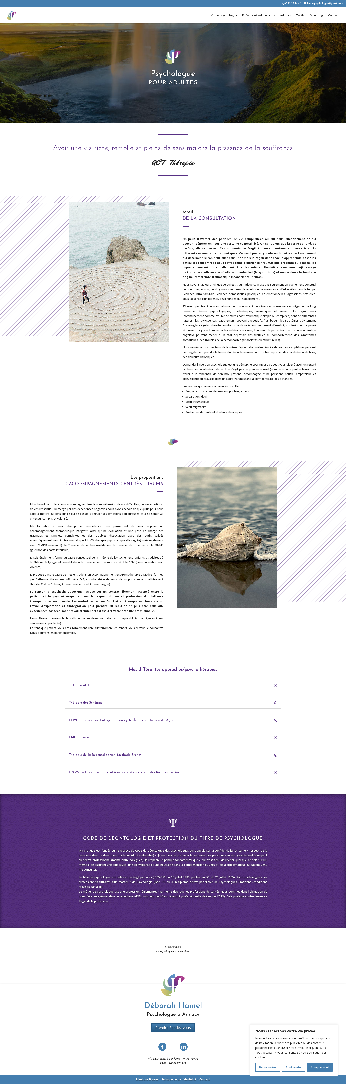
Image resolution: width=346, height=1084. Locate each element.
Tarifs (300, 15)
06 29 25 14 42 (292, 3)
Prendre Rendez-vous (173, 1027)
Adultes (285, 15)
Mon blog (316, 15)
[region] (294, 1050)
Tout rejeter (294, 1067)
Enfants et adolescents (258, 15)
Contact (334, 15)
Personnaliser (268, 1067)
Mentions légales (147, 1079)
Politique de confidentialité (178, 1079)
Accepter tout (320, 1067)
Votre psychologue (224, 15)
